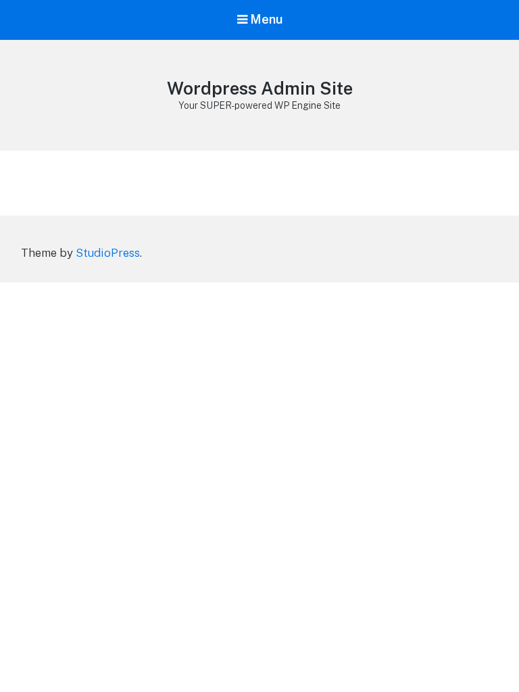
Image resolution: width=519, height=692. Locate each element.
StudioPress (108, 253)
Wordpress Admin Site (260, 88)
